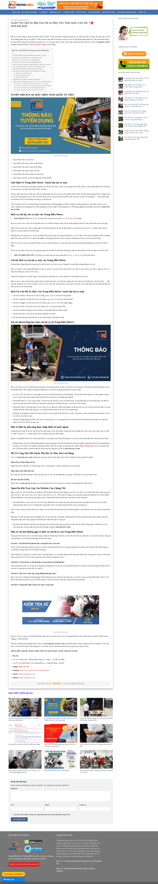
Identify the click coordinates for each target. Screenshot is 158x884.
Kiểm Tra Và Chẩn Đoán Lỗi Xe (24, 73)
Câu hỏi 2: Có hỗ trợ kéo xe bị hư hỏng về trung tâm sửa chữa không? (34, 85)
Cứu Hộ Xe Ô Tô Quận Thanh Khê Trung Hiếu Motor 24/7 (136, 138)
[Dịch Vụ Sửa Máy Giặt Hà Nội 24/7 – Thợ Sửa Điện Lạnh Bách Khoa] (25, 707)
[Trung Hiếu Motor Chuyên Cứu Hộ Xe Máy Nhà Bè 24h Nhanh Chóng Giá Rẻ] (96, 707)
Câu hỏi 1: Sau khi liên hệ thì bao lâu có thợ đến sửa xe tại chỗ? (32, 83)
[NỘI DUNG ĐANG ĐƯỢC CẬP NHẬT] (60, 759)
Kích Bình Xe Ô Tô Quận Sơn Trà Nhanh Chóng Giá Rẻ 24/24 (135, 99)
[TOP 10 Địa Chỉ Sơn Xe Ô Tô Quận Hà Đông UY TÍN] (96, 733)
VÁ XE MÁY (43, 12)
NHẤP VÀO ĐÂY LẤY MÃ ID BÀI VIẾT (24, 864)
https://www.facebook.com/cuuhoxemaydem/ (35, 670)
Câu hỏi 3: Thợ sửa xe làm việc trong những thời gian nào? (31, 87)
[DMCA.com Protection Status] (33, 841)
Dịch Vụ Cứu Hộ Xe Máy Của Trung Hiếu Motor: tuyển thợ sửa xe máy (31, 64)
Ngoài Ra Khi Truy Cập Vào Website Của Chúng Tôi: (27, 79)
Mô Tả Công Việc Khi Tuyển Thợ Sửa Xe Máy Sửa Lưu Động (29, 71)
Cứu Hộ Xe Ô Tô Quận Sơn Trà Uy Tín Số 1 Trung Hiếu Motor (136, 118)
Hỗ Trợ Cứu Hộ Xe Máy (22, 77)
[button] (53, 683)
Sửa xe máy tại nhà (76, 255)
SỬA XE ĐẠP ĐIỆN (94, 12)
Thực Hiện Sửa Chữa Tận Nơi (23, 75)
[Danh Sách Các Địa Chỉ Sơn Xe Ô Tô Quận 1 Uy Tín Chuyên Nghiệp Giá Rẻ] (25, 759)
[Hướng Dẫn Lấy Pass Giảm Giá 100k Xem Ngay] (25, 733)
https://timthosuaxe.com (88, 446)
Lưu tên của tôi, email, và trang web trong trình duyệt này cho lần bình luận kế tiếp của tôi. (42, 814)
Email (47, 805)
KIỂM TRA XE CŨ (55, 12)
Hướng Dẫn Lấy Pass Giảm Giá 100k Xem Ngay (24, 744)
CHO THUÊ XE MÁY (108, 12)
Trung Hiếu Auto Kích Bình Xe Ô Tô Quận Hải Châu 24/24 (136, 92)
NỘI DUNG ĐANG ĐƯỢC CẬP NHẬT (56, 770)
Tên (12, 805)
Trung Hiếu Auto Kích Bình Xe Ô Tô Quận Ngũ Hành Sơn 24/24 (136, 79)
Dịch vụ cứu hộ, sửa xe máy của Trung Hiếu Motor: (26, 60)
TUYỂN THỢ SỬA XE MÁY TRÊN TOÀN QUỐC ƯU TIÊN (29, 55)
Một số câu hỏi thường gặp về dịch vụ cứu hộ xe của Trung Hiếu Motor (32, 81)
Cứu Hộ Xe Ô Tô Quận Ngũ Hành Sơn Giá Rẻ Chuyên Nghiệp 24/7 (135, 125)
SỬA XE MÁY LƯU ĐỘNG (29, 12)
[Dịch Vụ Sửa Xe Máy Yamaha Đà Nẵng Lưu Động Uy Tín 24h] (96, 759)
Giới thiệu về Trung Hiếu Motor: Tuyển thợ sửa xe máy (27, 57)
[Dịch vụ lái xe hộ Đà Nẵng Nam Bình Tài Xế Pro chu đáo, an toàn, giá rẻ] (60, 733)
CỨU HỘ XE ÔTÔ (68, 12)
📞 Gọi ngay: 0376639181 (13, 874)
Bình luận (14, 788)
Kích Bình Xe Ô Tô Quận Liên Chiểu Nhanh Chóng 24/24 (134, 86)
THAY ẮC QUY (81, 12)
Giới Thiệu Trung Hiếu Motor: (20, 20)
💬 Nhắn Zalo (9, 880)
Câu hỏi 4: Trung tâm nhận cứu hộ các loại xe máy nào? (30, 89)
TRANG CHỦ (16, 12)
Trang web (82, 805)
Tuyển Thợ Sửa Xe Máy (37, 44)
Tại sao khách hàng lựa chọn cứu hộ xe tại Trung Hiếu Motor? (29, 66)
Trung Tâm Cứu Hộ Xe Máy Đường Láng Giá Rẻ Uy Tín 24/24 (136, 132)
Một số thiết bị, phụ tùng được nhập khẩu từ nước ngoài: (28, 69)
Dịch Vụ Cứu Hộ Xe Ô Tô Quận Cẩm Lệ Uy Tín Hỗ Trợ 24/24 (135, 112)
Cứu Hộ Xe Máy (67, 218)
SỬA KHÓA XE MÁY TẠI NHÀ (126, 12)
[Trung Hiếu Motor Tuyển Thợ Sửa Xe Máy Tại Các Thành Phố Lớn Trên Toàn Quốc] (60, 707)
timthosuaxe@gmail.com (26, 674)
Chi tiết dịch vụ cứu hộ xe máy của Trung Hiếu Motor (27, 62)
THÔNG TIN (142, 12)
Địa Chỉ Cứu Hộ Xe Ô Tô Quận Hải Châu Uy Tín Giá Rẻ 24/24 (136, 105)
